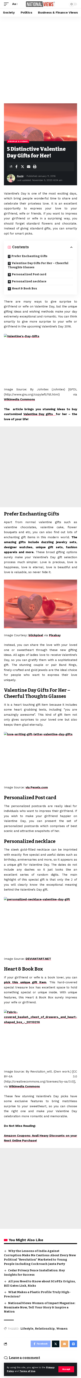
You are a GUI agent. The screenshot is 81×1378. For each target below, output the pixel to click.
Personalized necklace (29, 281)
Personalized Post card (29, 274)
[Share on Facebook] (16, 167)
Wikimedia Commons (19, 399)
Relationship (45, 1328)
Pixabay (55, 635)
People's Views (18, 141)
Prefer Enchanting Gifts (29, 256)
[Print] (34, 167)
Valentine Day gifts (39, 414)
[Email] (28, 167)
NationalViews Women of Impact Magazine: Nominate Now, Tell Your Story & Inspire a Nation (39, 1307)
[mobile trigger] (7, 4)
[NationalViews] (40, 4)
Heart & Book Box (24, 288)
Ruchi (20, 176)
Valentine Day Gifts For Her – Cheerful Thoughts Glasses (38, 265)
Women (62, 1328)
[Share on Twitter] (22, 167)
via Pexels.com (37, 787)
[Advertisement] (40, 59)
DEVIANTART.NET (38, 959)
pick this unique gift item (25, 982)
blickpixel (36, 635)
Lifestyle (26, 1328)
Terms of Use (27, 1371)
